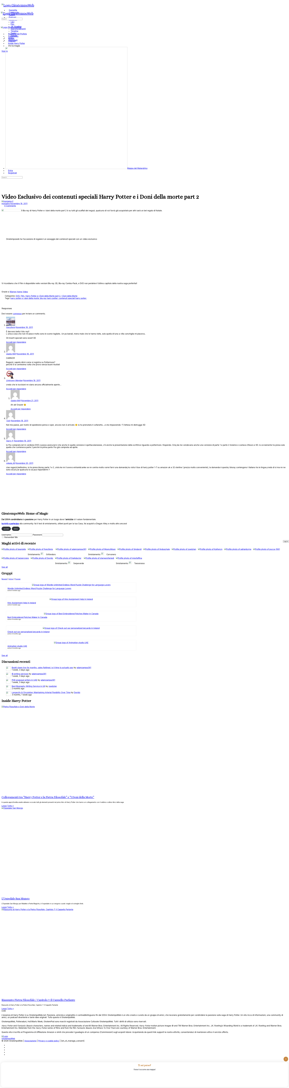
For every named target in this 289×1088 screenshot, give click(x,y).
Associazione (30, 1041)
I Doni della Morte (69, 296)
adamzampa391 (84, 667)
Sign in (5, 51)
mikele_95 (10, 463)
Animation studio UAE (17, 646)
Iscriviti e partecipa (10, 523)
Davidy (77, 692)
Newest (4, 579)
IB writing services (20, 674)
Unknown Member (14, 380)
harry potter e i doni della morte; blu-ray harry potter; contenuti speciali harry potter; (48, 298)
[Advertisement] (69, 493)
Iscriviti (6, 529)
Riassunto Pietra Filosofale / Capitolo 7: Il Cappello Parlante (38, 1000)
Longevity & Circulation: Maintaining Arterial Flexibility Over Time (41, 692)
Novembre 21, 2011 (29, 400)
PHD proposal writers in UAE (24, 680)
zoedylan (53, 686)
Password (37, 535)
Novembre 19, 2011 (22, 441)
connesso (17, 314)
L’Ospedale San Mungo (16, 898)
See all (5, 567)
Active (11, 579)
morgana (6, 203)
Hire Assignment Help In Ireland (21, 603)
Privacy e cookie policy (48, 1041)
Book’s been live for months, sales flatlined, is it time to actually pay (42, 667)
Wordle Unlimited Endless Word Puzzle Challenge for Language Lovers (39, 588)
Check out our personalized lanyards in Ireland (28, 632)
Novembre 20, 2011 (24, 463)
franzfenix (10, 327)
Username (6, 535)
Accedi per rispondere (16, 342)
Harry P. (9, 441)
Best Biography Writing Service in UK (28, 686)
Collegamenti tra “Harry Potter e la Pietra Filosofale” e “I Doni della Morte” (48, 797)
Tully (8, 421)
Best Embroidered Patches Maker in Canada (27, 617)
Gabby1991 (11, 354)
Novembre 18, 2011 (18, 203)
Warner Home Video (19, 292)
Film (22, 296)
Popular (18, 579)
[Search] (3, 49)
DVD (18, 296)
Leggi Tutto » (8, 806)
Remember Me (11, 537)
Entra (16, 529)
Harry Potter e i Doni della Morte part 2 (43, 296)
